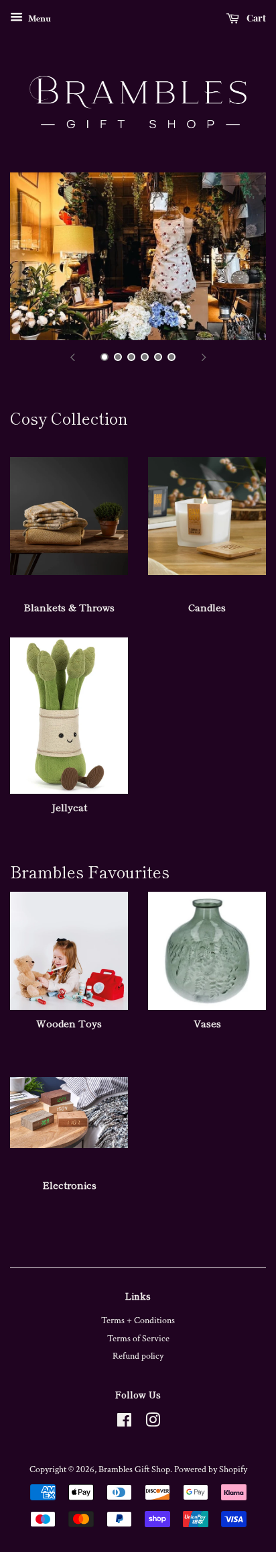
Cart (255, 17)
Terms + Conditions (138, 1320)
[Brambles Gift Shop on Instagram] (152, 1423)
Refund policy (138, 1356)
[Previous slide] (72, 357)
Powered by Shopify (210, 1469)
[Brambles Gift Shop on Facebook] (124, 1423)
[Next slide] (203, 357)
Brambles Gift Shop (134, 1469)
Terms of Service (138, 1339)
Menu (38, 19)
